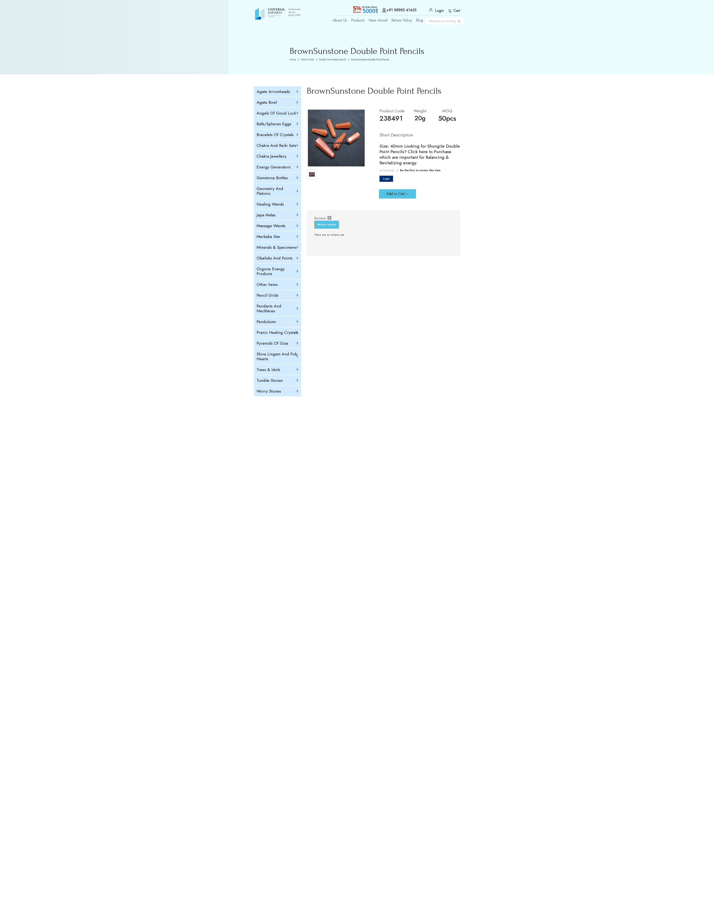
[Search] (459, 21)
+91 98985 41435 (401, 10)
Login (386, 178)
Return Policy (401, 20)
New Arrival (378, 20)
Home (293, 59)
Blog (419, 20)
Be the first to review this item (420, 170)
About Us (340, 20)
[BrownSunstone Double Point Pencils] (336, 138)
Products (358, 20)
